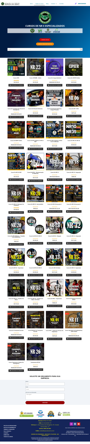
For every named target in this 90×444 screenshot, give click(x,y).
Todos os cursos (39, 3)
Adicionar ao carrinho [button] (17, 85)
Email (26, 387)
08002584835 (82, 3)
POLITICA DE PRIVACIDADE (10, 425)
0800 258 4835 (47, 428)
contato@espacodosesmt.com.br (46, 430)
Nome (26, 381)
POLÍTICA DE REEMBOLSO (10, 427)
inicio (31, 3)
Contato (53, 3)
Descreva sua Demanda (30, 392)
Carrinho (61, 3)
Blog (47, 3)
